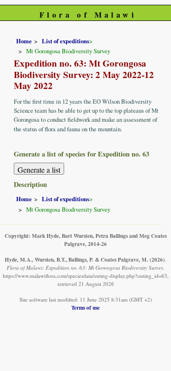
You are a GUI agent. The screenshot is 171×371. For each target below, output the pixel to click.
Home (24, 41)
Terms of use (85, 307)
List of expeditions (65, 41)
